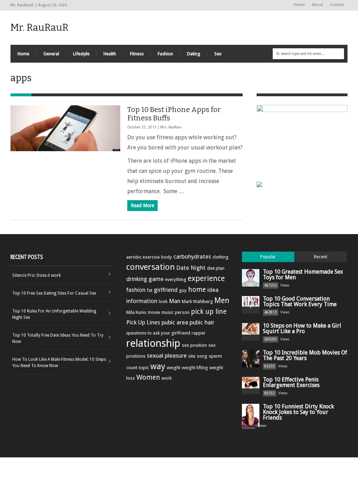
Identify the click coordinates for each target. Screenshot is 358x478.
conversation (150, 267)
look (163, 301)
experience (206, 278)
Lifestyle (81, 53)
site (191, 356)
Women (148, 377)
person (182, 312)
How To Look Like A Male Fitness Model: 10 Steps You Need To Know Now (59, 362)
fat (149, 290)
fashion (135, 289)
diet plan (215, 268)
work (167, 378)
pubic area (175, 322)
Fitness (137, 53)
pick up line (209, 312)
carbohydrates (192, 256)
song (202, 356)
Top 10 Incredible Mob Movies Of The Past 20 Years (305, 355)
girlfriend (166, 289)
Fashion (165, 53)
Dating (193, 53)
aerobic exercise (143, 257)
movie (154, 312)
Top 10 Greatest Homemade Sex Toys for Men (303, 274)
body (166, 257)
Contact (337, 4)
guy (183, 290)
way (157, 366)
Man (174, 300)
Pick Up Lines (143, 322)
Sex (218, 53)
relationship (153, 343)
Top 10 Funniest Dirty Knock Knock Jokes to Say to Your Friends (298, 412)
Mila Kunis (136, 312)
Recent (320, 256)
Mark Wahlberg (197, 301)
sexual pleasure (167, 355)
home (197, 290)
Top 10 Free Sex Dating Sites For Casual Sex (54, 293)
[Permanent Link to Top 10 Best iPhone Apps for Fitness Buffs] (65, 128)
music (167, 312)
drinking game (145, 278)
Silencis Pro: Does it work (36, 275)
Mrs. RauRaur (171, 127)
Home (299, 4)
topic (144, 367)
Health (109, 53)
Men (221, 300)
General (51, 53)
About (317, 4)
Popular (268, 256)
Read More (142, 205)
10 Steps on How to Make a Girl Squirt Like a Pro (302, 328)
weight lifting (195, 367)
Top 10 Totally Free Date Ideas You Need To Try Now (57, 338)
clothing (221, 257)
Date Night (191, 267)
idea (213, 289)
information (141, 300)
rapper (199, 333)
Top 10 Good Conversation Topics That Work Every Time (300, 301)
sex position (194, 345)
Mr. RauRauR (39, 27)
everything (175, 279)
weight (173, 367)
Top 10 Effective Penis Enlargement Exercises (291, 382)
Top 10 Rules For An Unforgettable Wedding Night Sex (54, 314)
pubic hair (201, 322)
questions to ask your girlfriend (158, 333)
